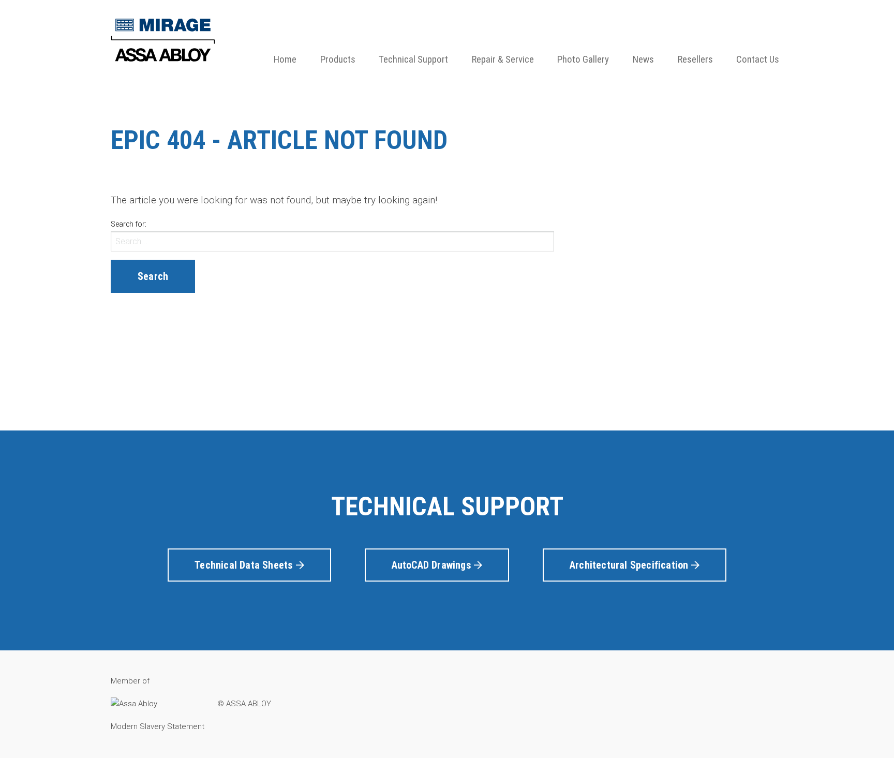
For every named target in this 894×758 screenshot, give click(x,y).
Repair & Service (503, 59)
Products (337, 59)
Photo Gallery (583, 59)
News (643, 59)
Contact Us (757, 59)
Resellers (695, 59)
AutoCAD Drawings (433, 565)
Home (285, 59)
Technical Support (413, 59)
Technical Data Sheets (245, 565)
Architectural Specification (630, 565)
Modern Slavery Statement (157, 726)
